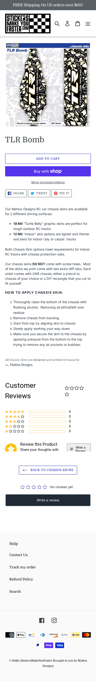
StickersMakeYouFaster (36, 660)
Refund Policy (21, 579)
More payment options (48, 182)
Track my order (22, 567)
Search (15, 591)
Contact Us (18, 555)
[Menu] (88, 24)
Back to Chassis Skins (52, 470)
